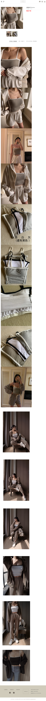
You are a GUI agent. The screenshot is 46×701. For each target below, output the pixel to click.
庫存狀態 (31, 41)
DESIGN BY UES (33, 699)
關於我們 (18, 689)
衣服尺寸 (21, 41)
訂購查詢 (5, 689)
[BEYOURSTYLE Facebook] (10, 692)
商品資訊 (13, 41)
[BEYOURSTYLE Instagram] (14, 692)
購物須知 (12, 689)
